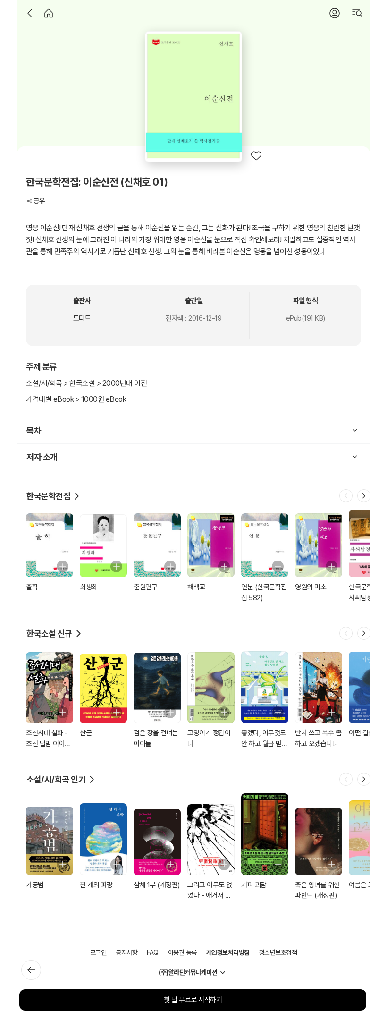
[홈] (48, 13)
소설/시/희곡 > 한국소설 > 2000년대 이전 (86, 383)
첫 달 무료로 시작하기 (193, 999)
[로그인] (334, 13)
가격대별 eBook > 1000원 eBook (76, 399)
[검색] (357, 13)
